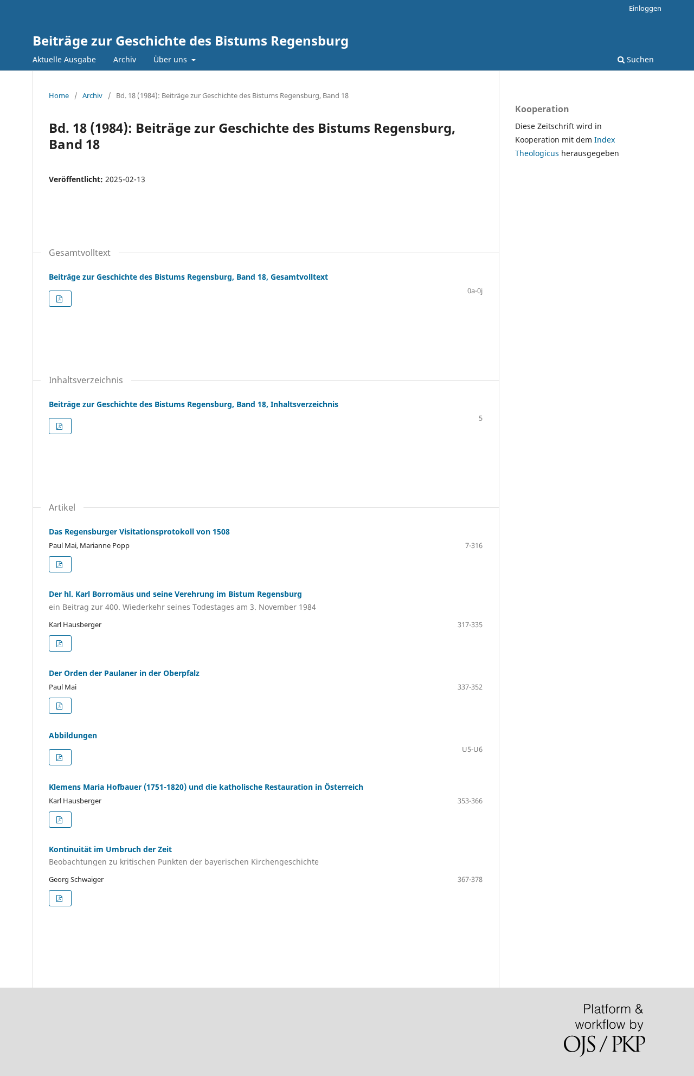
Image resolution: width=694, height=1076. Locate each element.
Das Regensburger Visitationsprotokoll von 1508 (139, 531)
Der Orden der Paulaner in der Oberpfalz (124, 673)
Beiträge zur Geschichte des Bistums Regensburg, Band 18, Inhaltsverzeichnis (193, 404)
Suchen (639, 59)
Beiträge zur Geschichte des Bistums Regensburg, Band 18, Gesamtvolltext (188, 277)
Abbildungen (73, 735)
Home (59, 95)
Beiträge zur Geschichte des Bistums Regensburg (191, 40)
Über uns (171, 59)
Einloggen (645, 8)
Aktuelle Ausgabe (64, 59)
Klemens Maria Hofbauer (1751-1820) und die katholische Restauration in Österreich (206, 787)
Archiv (124, 59)
